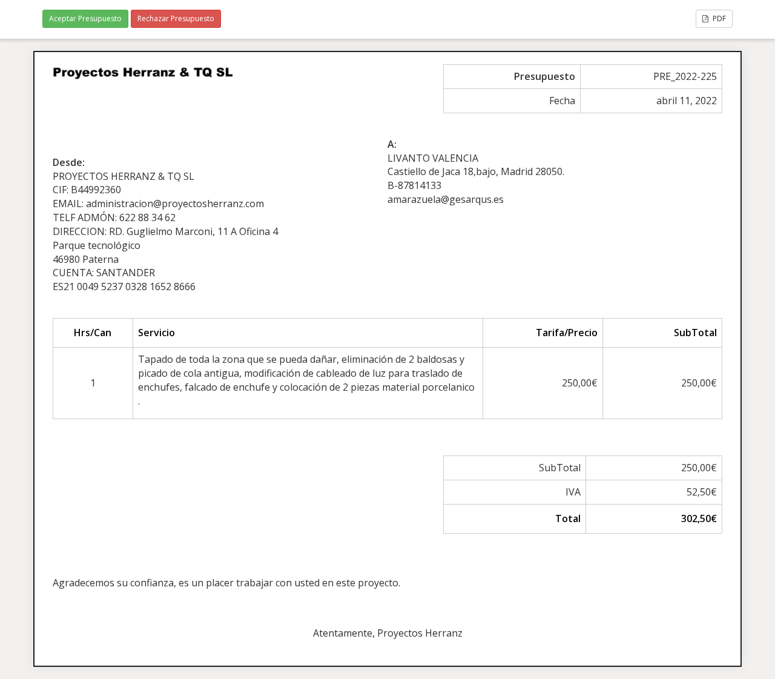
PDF (718, 18)
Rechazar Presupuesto (175, 18)
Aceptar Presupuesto (85, 18)
